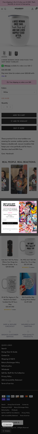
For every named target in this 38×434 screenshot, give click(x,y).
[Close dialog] (35, 202)
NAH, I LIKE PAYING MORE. (10, 225)
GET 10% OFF (10, 223)
